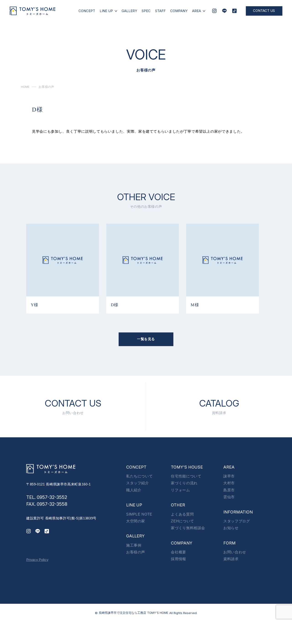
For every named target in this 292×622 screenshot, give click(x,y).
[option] (62, 269)
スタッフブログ (236, 521)
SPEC (146, 11)
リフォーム (180, 490)
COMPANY (179, 11)
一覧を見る (146, 339)
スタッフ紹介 (137, 483)
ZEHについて (182, 521)
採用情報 (178, 559)
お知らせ (231, 528)
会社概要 (178, 552)
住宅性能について (186, 476)
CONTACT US (264, 11)
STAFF (160, 11)
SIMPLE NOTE (139, 514)
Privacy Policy (37, 559)
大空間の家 (135, 521)
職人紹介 (133, 490)
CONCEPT (86, 11)
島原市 (229, 490)
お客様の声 (135, 552)
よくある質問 (182, 514)
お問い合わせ (234, 552)
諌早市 (229, 476)
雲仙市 (229, 497)
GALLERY (129, 11)
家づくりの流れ (184, 483)
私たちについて (139, 476)
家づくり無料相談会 (188, 528)
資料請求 (231, 559)
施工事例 (133, 545)
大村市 (229, 483)
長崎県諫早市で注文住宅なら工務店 (133, 612)
